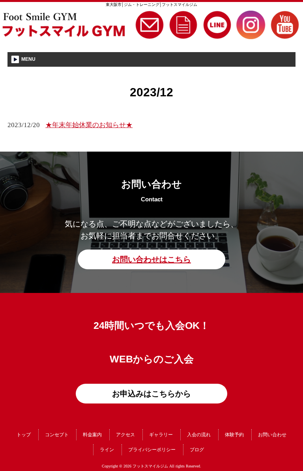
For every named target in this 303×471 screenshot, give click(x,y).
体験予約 (234, 434)
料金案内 (92, 434)
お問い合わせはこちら (151, 259)
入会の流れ (199, 434)
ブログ (197, 449)
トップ (24, 434)
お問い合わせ (272, 434)
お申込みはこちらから (151, 393)
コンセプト (57, 434)
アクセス (125, 434)
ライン (107, 449)
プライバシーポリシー (152, 449)
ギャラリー (161, 434)
